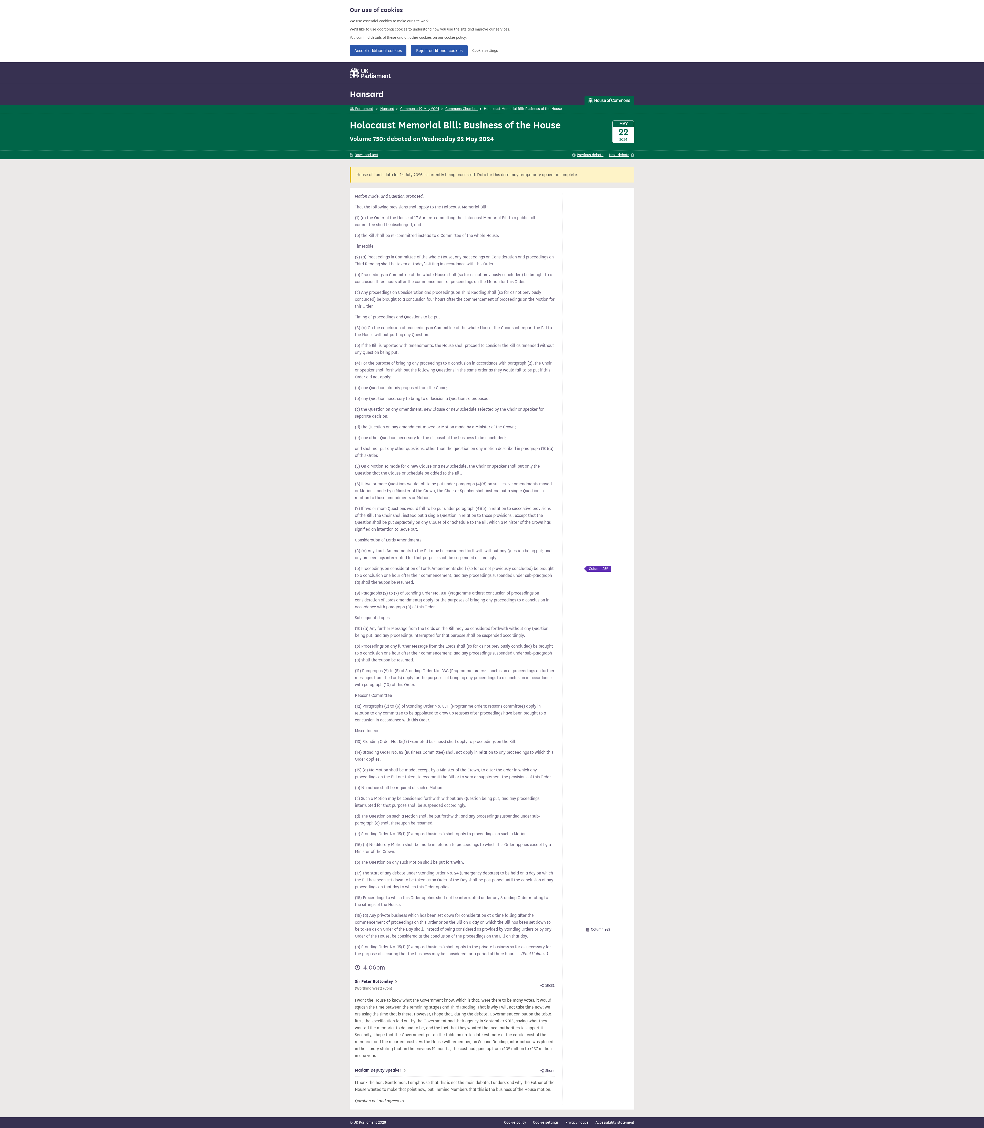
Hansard (367, 94)
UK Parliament (361, 109)
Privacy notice (577, 1122)
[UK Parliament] (371, 73)
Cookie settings (485, 50)
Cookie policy (515, 1122)
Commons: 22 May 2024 (419, 109)
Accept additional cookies (378, 50)
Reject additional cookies (439, 50)
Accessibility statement (615, 1122)
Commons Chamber (461, 109)
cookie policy (455, 37)
